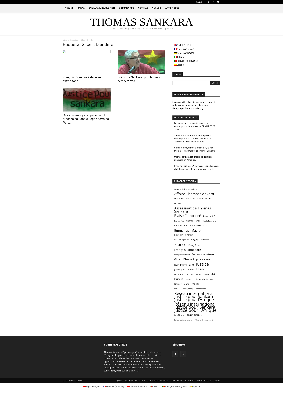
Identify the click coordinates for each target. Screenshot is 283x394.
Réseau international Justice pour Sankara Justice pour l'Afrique (195, 307)
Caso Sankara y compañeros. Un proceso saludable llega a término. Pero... (86, 118)
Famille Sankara (184, 235)
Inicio (65, 40)
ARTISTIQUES (172, 7)
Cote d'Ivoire (195, 225)
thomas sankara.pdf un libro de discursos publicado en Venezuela (193, 158)
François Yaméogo (203, 254)
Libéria (200, 269)
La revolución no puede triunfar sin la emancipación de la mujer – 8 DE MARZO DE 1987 (194, 126)
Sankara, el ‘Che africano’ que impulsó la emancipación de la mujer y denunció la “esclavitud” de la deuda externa (193, 138)
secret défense (194, 314)
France (180, 244)
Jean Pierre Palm (184, 264)
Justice (202, 264)
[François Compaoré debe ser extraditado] (87, 62)
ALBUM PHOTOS (204, 380)
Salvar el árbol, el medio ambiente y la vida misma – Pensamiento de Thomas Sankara (194, 149)
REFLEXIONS (189, 380)
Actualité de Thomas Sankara (185, 189)
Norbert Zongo (181, 283)
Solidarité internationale (183, 320)
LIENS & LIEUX (176, 380)
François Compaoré (187, 249)
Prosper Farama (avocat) (183, 289)
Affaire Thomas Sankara (194, 193)
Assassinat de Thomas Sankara (192, 210)
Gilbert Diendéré (184, 259)
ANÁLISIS (156, 7)
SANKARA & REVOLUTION (102, 7)
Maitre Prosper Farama (200, 274)
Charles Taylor (193, 220)
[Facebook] (213, 2)
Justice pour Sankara (184, 269)
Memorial (179, 278)
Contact (217, 380)
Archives (177, 203)
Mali (213, 273)
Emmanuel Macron (188, 230)
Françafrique (194, 245)
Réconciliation (200, 289)
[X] (218, 2)
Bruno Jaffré (209, 216)
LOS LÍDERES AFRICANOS (158, 380)
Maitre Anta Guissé (181, 274)
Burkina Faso (179, 221)
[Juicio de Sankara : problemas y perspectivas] (141, 62)
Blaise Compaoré (187, 215)
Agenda (119, 380)
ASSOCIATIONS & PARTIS (135, 380)
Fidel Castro (204, 240)
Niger (212, 279)
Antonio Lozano (204, 198)
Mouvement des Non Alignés (197, 279)
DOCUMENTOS (126, 7)
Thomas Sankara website (204, 320)
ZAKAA (81, 7)
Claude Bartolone (209, 221)
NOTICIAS (143, 7)
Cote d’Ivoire (180, 225)
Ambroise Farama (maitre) (184, 199)
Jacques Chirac (203, 259)
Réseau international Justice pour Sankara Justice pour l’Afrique (194, 296)
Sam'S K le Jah (179, 315)
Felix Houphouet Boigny (186, 239)
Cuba (205, 226)
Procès (195, 283)
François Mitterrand (182, 255)
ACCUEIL (69, 7)
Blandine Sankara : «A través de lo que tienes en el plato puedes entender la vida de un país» (196, 167)
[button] (209, 2)
